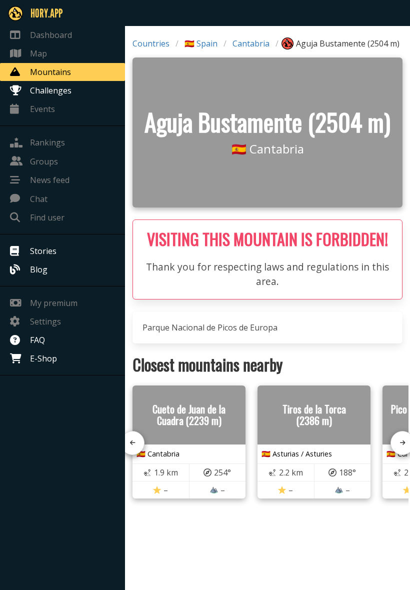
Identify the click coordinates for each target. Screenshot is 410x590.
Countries (151, 43)
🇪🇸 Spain (201, 43)
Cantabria (251, 43)
